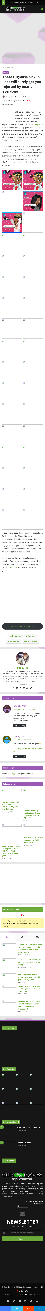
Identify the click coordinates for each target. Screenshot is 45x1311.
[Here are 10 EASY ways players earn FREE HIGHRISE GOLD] (33, 829)
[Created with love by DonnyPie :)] (15, 8)
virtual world (31, 641)
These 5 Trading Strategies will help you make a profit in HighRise (32, 814)
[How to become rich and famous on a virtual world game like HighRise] (12, 794)
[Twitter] (20, 687)
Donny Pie (9, 97)
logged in (15, 774)
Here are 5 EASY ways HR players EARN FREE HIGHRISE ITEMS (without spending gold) (11, 851)
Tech (30, 1295)
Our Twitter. (8, 1160)
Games (12, 68)
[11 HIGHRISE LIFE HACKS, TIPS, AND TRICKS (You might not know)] (9, 965)
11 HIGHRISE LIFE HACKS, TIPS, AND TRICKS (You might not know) (30, 962)
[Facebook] (17, 687)
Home (6, 68)
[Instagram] (27, 687)
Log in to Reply (19, 726)
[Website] (14, 687)
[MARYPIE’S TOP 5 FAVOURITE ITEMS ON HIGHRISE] (36, 1108)
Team (19, 1295)
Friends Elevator (24, 1143)
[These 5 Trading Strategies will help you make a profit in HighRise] (33, 798)
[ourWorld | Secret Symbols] (8, 1133)
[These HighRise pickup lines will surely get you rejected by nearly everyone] (8, 1106)
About (13, 1295)
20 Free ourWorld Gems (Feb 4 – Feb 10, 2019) (23, 2)
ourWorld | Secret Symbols (28, 1128)
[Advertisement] (22, 38)
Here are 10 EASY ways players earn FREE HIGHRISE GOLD (33, 840)
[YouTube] (24, 687)
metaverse (14, 641)
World (24, 1295)
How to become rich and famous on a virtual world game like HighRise (10, 805)
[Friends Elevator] (8, 1148)
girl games (16, 636)
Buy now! (37, 1295)
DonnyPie (13, 567)
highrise (31, 636)
